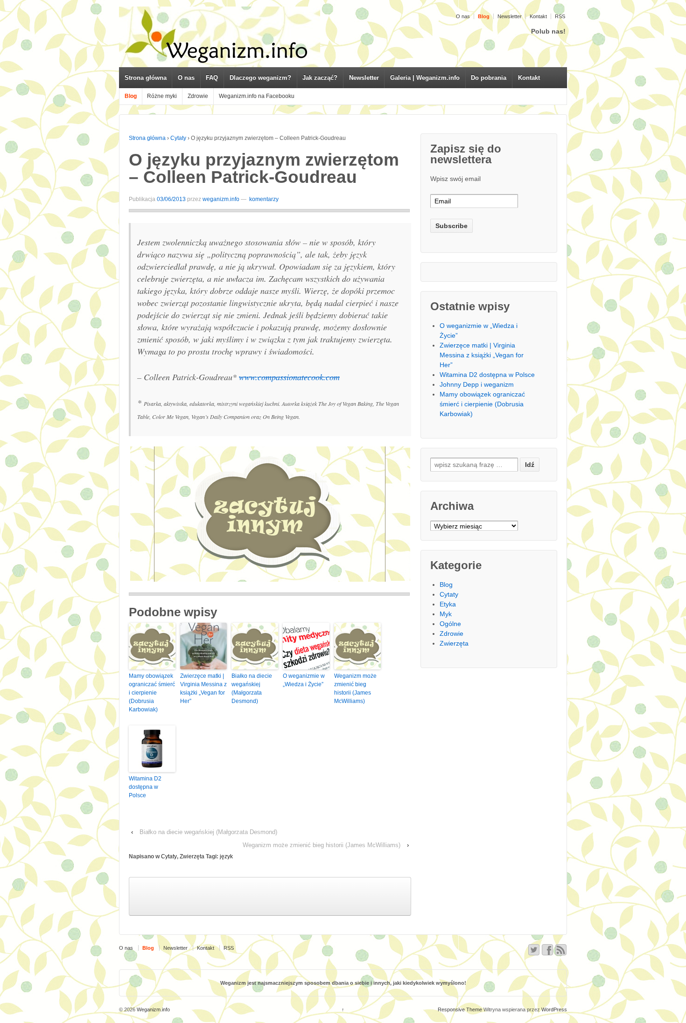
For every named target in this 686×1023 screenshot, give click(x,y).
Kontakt (538, 16)
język (226, 856)
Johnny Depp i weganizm (477, 384)
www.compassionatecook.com (289, 377)
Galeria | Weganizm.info (425, 77)
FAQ (212, 77)
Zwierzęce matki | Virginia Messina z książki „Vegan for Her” (203, 688)
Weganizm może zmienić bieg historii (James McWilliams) (355, 688)
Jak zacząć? (319, 77)
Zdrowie (198, 96)
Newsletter (509, 16)
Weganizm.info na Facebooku (256, 96)
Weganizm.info (152, 1009)
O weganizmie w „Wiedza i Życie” (304, 680)
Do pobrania (488, 77)
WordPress (554, 1009)
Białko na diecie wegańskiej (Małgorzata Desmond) (251, 688)
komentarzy (263, 199)
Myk (446, 614)
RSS (560, 16)
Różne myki (162, 96)
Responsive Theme (460, 1009)
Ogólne (450, 623)
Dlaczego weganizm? (260, 77)
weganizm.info (221, 199)
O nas (463, 16)
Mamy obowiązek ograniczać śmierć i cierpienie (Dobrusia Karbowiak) (152, 693)
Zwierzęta (192, 856)
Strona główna (146, 77)
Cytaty (178, 138)
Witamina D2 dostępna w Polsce (145, 787)
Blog (446, 584)
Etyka (448, 604)
